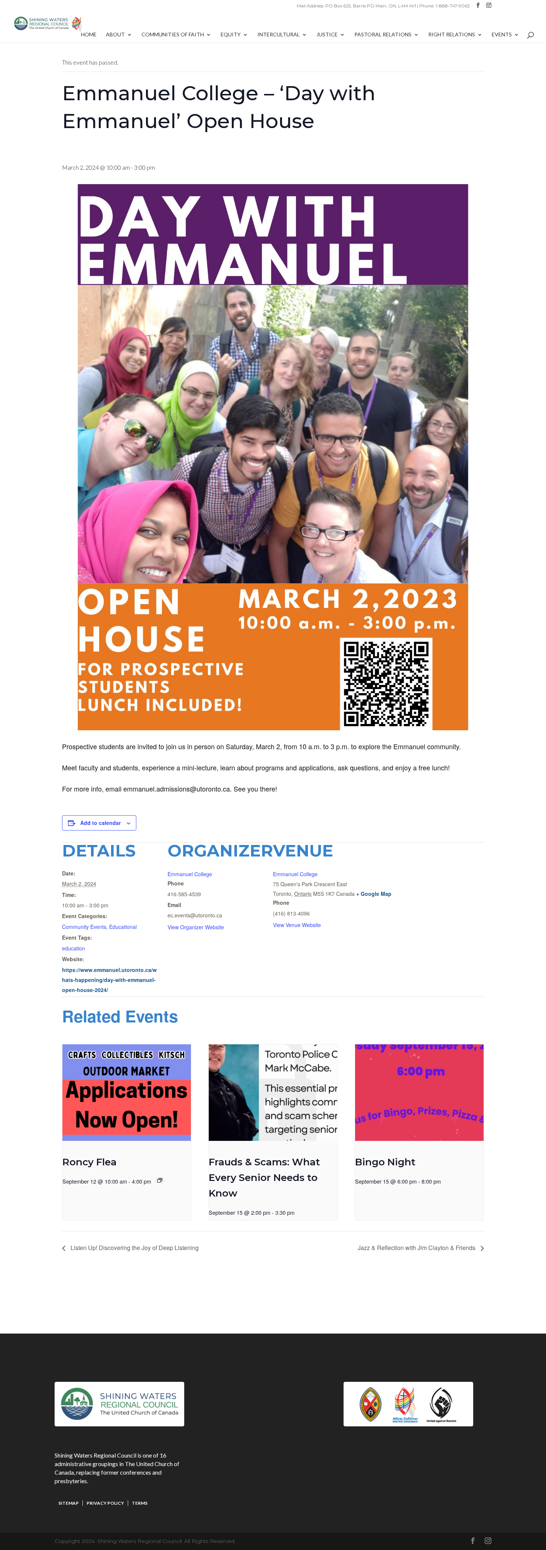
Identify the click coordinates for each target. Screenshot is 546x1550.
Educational (123, 926)
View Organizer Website (196, 927)
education (73, 948)
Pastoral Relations (383, 34)
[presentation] (126, 1092)
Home (89, 34)
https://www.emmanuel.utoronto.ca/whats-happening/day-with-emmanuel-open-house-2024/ (109, 979)
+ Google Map (373, 893)
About (115, 34)
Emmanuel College (190, 874)
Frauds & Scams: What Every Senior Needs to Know (264, 1177)
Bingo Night (385, 1162)
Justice (327, 34)
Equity (231, 34)
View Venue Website (297, 925)
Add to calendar (100, 822)
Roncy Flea (89, 1162)
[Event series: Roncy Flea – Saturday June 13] (159, 1180)
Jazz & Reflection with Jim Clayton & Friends (417, 1247)
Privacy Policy (105, 1503)
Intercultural (278, 34)
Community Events (84, 926)
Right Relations (451, 34)
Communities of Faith (173, 34)
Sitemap (68, 1503)
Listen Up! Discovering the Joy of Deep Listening (134, 1247)
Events (502, 34)
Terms (139, 1503)
